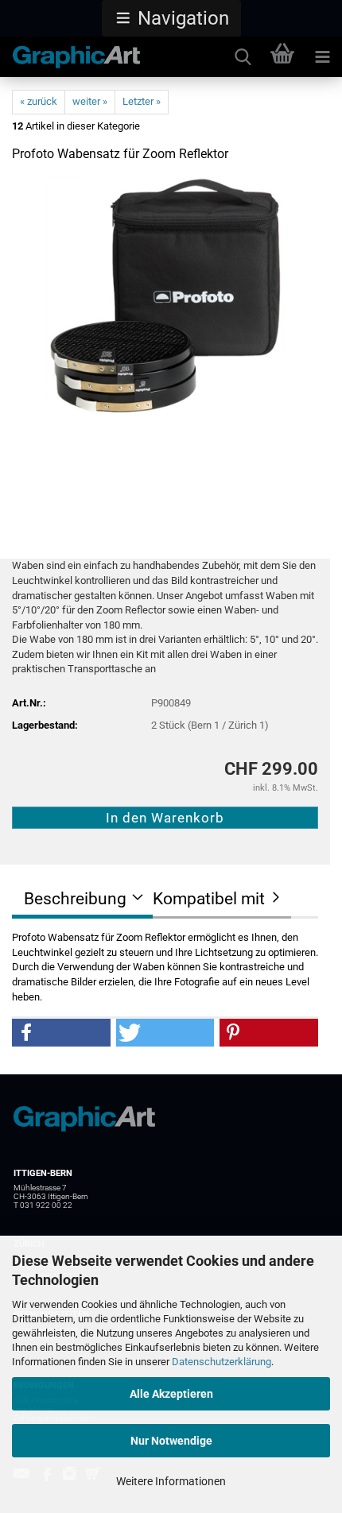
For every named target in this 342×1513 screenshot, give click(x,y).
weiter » (89, 101)
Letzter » (141, 101)
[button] (171, 18)
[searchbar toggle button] (242, 57)
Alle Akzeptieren (171, 1393)
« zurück (38, 101)
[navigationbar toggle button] (322, 57)
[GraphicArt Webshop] (70, 57)
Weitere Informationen (171, 1481)
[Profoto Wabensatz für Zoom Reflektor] (165, 296)
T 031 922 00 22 (43, 1205)
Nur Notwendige (171, 1440)
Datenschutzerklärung (221, 1362)
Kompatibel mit (209, 898)
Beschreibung (75, 898)
